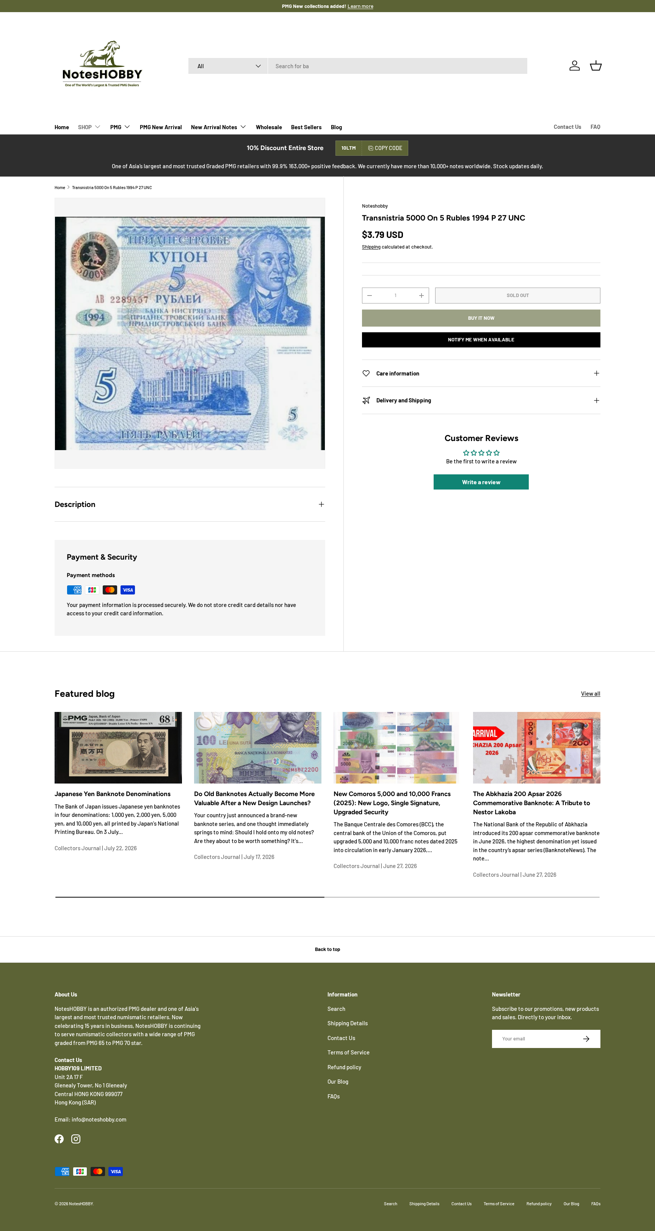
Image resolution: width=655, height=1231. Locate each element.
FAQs (334, 1096)
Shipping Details (348, 1023)
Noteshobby (375, 206)
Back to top (327, 949)
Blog (336, 127)
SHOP (85, 127)
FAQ (595, 126)
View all (590, 693)
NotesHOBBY (81, 1203)
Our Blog (338, 1081)
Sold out (518, 295)
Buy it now (481, 318)
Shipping (371, 247)
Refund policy (344, 1067)
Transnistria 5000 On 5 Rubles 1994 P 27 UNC (112, 187)
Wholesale (269, 127)
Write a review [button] (481, 481)
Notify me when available (481, 339)
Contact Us (567, 126)
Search (336, 1008)
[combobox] (358, 66)
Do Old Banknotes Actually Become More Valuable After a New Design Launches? (254, 798)
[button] (596, 65)
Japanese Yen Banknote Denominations (113, 794)
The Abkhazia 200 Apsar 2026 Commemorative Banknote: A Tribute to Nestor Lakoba (531, 803)
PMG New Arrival (161, 127)
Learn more (352, 6)
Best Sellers (306, 127)
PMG (115, 127)
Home (62, 127)
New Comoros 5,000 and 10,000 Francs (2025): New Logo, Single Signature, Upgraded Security (392, 803)
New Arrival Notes (214, 127)
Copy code (388, 148)
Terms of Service (349, 1052)
